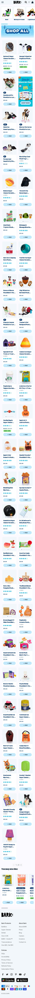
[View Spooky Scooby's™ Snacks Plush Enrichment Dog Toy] (25, 479)
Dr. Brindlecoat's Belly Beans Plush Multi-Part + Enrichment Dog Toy (25, 522)
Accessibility (5, 956)
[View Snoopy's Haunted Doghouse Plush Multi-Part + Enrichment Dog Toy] (25, 47)
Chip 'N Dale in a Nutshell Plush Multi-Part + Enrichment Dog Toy (24, 292)
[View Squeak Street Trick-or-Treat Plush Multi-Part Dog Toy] (9, 343)
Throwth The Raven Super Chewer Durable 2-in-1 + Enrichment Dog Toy (25, 192)
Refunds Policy (6, 966)
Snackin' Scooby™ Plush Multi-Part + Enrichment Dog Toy (25, 456)
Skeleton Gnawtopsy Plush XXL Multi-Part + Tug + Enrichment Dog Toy (9, 128)
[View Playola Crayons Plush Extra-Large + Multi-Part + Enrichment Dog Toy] (9, 311)
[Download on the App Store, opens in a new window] (22, 980)
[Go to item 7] (12, 316)
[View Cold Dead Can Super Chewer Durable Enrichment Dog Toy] (25, 706)
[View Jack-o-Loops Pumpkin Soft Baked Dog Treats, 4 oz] (21, 880)
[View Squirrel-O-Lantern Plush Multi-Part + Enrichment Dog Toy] (25, 411)
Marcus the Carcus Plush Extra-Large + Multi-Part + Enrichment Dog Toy (25, 128)
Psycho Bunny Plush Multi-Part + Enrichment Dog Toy (25, 685)
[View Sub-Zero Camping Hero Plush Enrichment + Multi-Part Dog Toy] (9, 249)
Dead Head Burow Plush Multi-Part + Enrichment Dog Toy (9, 716)
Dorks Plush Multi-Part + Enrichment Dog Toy (24, 654)
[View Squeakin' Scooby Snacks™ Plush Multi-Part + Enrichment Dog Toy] (9, 800)
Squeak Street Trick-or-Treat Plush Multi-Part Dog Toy (9, 353)
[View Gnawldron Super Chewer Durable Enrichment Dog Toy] (9, 511)
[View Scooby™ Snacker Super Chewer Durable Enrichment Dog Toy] (25, 766)
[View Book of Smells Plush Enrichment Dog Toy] (9, 675)
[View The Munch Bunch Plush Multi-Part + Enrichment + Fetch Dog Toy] (25, 577)
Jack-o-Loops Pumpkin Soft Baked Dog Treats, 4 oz (20, 892)
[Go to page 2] (21, 865)
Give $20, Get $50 (7, 945)
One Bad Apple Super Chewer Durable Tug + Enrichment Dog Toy (8, 421)
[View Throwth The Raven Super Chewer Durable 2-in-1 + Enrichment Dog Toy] (25, 182)
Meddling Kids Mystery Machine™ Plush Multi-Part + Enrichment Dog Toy (8, 489)
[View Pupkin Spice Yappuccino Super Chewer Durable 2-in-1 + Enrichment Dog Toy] (9, 377)
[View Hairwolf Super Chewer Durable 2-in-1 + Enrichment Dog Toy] (9, 47)
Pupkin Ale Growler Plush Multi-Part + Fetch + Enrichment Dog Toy (24, 621)
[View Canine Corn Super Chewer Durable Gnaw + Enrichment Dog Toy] (25, 343)
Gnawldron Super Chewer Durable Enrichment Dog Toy (9, 522)
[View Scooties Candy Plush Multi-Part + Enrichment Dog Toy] (25, 544)
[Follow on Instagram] (11, 974)
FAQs (3, 953)
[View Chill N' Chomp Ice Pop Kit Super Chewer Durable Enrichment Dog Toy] (9, 835)
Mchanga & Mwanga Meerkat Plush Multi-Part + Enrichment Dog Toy (25, 226)
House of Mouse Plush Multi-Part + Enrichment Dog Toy (9, 292)
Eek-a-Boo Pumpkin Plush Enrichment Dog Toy (8, 587)
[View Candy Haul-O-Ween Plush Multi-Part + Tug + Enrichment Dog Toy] (25, 737)
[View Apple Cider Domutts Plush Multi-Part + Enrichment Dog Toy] (9, 446)
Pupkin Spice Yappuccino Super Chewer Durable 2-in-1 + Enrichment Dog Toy (9, 387)
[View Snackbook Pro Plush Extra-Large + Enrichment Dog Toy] (9, 84)
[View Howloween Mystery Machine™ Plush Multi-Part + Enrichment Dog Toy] (9, 766)
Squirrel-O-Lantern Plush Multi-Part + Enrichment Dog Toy (24, 421)
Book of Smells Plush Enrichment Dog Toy (9, 685)
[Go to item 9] (13, 382)
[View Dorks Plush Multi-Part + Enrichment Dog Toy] (25, 644)
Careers (21, 936)
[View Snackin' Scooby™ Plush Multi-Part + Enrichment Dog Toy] (25, 446)
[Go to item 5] (27, 52)
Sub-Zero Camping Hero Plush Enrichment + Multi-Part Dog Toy (9, 259)
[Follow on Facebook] (2, 974)
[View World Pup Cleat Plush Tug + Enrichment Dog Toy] (25, 147)
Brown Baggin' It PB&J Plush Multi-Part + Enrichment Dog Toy (9, 621)
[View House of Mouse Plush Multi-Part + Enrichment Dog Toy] (9, 281)
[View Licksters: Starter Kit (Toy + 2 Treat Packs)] (25, 377)
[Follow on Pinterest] (16, 974)
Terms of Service (7, 963)
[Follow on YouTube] (20, 974)
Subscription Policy (7, 969)
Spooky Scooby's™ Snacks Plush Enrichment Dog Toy (25, 489)
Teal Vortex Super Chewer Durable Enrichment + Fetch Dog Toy (25, 259)
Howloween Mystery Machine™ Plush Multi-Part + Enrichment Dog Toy (8, 776)
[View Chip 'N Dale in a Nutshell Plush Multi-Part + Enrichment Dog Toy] (25, 281)
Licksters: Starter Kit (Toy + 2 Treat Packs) (25, 387)
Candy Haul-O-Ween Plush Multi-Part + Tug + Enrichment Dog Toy (25, 747)
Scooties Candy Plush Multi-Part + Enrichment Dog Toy (25, 554)
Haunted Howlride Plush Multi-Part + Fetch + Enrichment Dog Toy (9, 654)
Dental (3, 933)
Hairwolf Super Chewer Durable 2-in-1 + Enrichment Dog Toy (9, 58)
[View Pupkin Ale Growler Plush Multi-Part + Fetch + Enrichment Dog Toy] (25, 611)
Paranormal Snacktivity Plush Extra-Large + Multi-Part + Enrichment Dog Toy (9, 160)
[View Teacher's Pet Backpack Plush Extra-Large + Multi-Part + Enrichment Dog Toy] (25, 311)
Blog (20, 933)
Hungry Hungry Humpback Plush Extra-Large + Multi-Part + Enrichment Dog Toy (24, 813)
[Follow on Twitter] (7, 974)
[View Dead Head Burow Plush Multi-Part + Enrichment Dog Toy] (9, 706)
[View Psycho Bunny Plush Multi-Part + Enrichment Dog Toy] (25, 675)
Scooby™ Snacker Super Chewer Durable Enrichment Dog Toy (25, 776)
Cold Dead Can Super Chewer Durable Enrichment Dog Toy (24, 716)
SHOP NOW (25, 103)
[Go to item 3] (26, 771)
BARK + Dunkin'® (6, 939)
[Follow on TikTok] (24, 974)
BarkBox (4, 926)
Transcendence (6, 942)
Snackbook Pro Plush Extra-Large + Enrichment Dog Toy (9, 96)
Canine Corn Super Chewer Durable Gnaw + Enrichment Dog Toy (25, 353)
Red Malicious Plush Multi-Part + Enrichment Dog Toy (9, 554)
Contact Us (22, 942)
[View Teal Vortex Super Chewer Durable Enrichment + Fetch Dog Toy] (25, 249)
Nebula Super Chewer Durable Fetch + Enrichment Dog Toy (8, 192)
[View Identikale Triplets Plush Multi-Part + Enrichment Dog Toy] (9, 216)
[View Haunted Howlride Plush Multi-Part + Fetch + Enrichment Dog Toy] (9, 644)
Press (21, 930)
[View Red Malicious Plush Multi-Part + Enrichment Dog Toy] (9, 544)
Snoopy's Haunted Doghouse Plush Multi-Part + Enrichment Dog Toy (25, 58)
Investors (22, 939)
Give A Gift (4, 936)
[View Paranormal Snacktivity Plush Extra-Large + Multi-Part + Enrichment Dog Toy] (9, 147)
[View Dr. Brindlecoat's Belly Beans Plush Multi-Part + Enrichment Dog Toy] (25, 511)
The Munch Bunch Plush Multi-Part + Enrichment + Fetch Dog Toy (25, 587)
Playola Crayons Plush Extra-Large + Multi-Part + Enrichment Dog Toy (9, 324)
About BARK (23, 926)
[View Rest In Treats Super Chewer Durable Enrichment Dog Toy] (9, 737)
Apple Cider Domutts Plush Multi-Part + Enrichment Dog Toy (8, 456)
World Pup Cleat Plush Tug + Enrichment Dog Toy (24, 158)
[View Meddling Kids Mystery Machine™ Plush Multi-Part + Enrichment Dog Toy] (9, 479)
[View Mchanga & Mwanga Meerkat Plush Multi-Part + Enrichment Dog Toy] (25, 216)
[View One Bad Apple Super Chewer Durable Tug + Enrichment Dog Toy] (9, 411)
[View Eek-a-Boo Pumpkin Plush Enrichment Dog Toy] (9, 577)
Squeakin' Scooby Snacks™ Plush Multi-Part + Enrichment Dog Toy (9, 811)
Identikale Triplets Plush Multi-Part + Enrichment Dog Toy (8, 226)
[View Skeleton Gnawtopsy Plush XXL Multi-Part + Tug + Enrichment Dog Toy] (9, 115)
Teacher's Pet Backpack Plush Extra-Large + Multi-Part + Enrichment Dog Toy (24, 324)
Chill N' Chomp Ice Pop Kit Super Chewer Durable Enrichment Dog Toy (9, 846)
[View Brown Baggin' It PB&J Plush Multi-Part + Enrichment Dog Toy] (9, 611)
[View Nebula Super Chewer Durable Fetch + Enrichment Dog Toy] (9, 182)
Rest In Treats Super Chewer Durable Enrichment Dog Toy (8, 747)
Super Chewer (6, 930)
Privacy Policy (5, 960)
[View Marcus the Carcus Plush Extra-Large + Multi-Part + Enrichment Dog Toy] (25, 115)
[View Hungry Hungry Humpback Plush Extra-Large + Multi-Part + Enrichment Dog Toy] (25, 800)
